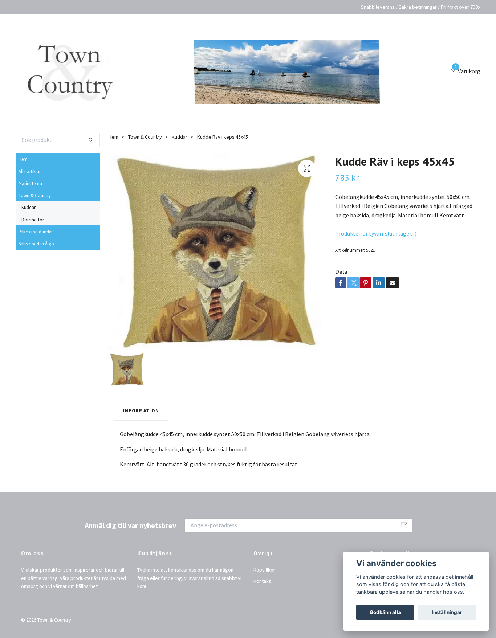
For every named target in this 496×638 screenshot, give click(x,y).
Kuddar (28, 217)
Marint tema (30, 193)
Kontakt (262, 591)
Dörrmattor (32, 230)
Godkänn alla (385, 612)
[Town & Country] (76, 77)
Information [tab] (141, 421)
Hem (23, 169)
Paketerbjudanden (36, 242)
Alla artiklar (30, 181)
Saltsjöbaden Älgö (36, 254)
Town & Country (35, 205)
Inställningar (447, 612)
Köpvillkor (264, 580)
